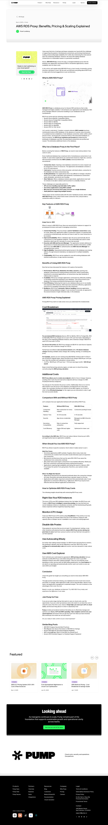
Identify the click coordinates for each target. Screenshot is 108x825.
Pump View (16, 792)
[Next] (96, 657)
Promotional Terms (81, 801)
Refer (30, 794)
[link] (26, 72)
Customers (47, 792)
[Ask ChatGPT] (15, 815)
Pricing (62, 792)
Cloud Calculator (49, 800)
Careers (62, 794)
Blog (45, 789)
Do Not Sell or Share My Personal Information (83, 798)
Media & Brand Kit (49, 794)
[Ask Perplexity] (36, 815)
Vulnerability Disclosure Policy (85, 792)
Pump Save (16, 789)
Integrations (32, 797)
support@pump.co (81, 813)
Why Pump (63, 789)
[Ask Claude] (20, 815)
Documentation (48, 797)
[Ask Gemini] (31, 815)
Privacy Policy (80, 794)
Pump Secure (17, 794)
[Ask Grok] (25, 815)
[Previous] (92, 657)
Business (31, 792)
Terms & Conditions (82, 789)
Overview (31, 789)
